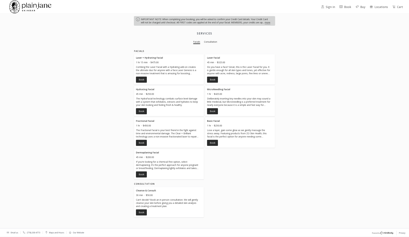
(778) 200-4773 (33, 232)
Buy (362, 7)
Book (347, 7)
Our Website (78, 232)
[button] (169, 69)
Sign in (330, 7)
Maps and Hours (56, 232)
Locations (381, 7)
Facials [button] (196, 41)
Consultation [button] (210, 41)
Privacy (402, 233)
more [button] (267, 22)
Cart (400, 7)
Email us (14, 232)
